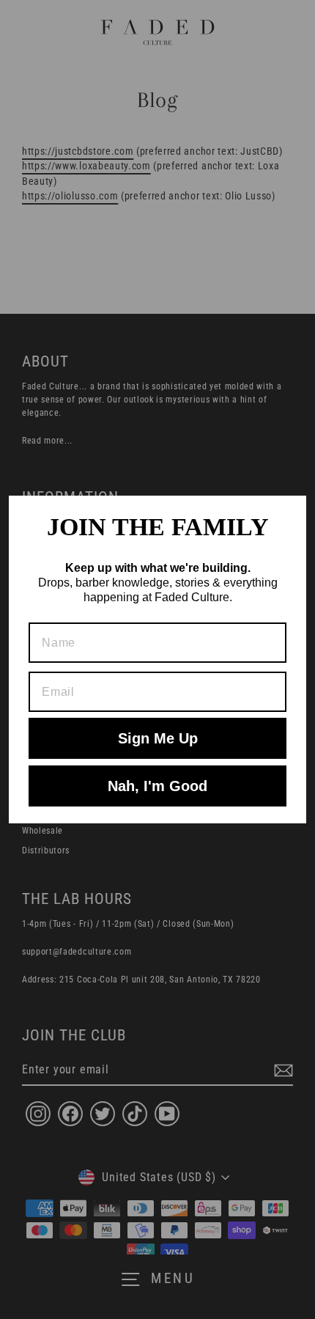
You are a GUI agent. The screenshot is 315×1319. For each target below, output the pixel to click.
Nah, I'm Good (157, 786)
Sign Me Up (158, 738)
